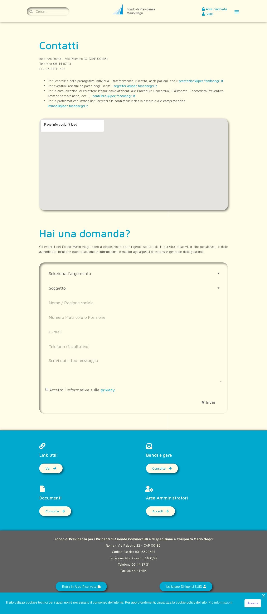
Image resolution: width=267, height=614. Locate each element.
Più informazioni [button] (220, 602)
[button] (236, 11)
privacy (108, 389)
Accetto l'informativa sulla (82, 389)
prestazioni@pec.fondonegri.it (201, 81)
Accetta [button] (252, 603)
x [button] (263, 596)
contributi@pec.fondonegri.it (114, 96)
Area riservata (216, 9)
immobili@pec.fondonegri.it (68, 106)
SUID (209, 14)
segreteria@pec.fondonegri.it (135, 86)
